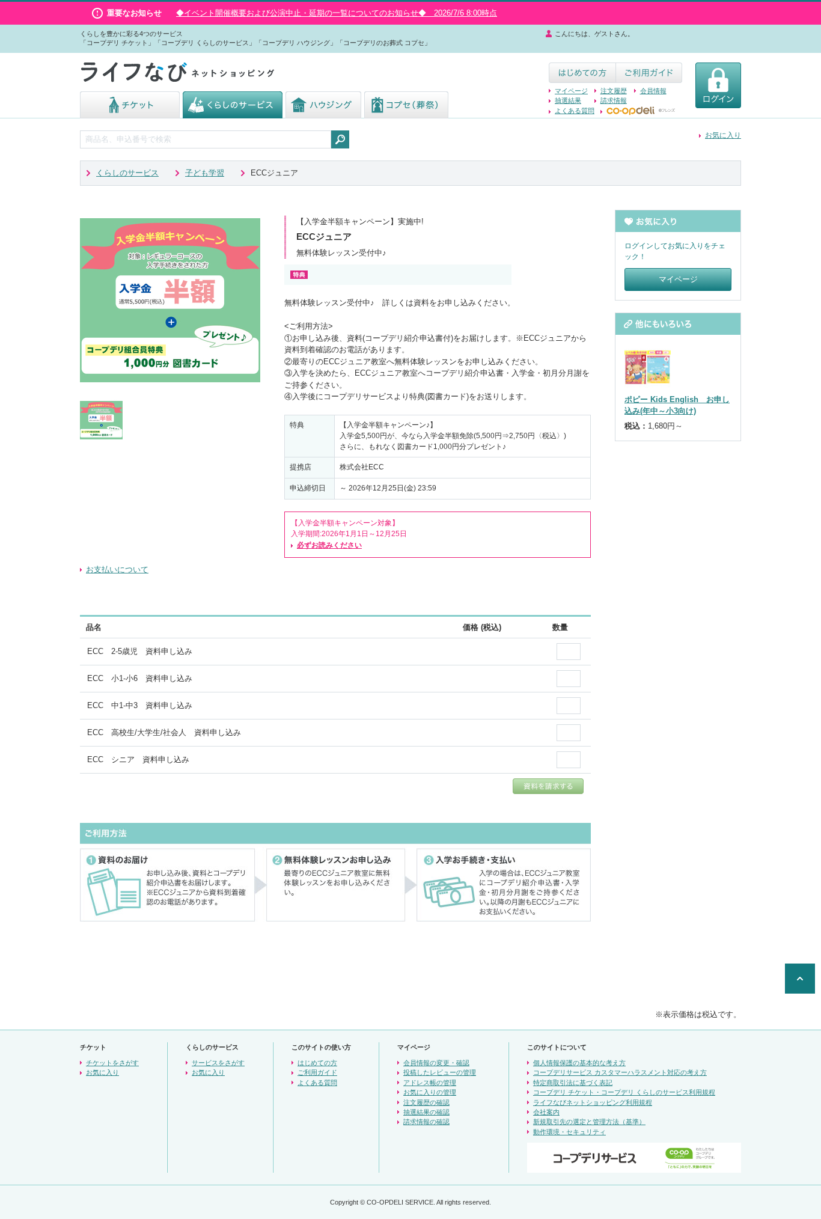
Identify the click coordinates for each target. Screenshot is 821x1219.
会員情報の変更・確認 (436, 1062)
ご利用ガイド (317, 1072)
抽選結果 (568, 100)
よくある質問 (574, 110)
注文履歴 (613, 90)
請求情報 (613, 100)
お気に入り (723, 135)
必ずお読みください (329, 545)
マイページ (571, 90)
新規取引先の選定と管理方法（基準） (589, 1121)
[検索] (340, 139)
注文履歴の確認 (426, 1102)
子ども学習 (204, 172)
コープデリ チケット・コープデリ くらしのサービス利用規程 (624, 1092)
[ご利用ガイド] (648, 77)
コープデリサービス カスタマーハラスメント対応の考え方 (620, 1072)
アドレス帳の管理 (429, 1082)
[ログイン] (718, 102)
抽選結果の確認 (426, 1112)
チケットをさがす (112, 1062)
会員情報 (653, 90)
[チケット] (130, 112)
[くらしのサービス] (232, 112)
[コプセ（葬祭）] (406, 112)
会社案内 (546, 1112)
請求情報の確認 (426, 1121)
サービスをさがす (218, 1062)
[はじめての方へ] (582, 77)
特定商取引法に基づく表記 (572, 1082)
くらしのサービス (127, 172)
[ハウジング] (323, 112)
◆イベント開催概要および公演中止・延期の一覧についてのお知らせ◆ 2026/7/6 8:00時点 (336, 12)
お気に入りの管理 (429, 1092)
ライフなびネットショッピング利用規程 (592, 1102)
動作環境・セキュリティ (569, 1131)
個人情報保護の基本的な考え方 (579, 1062)
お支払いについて (117, 569)
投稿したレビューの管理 (439, 1072)
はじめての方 (317, 1062)
